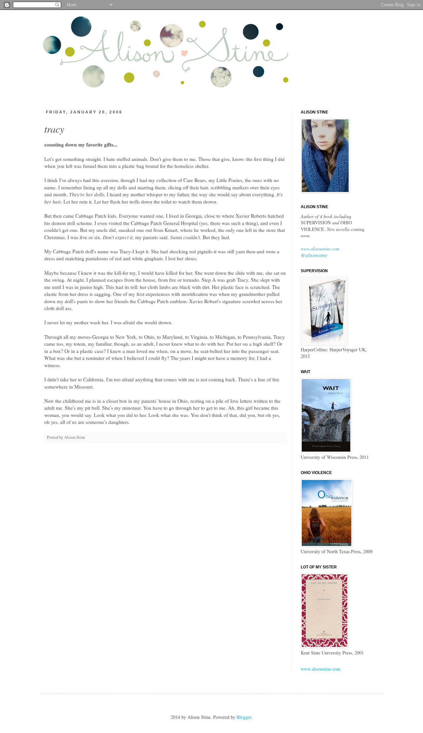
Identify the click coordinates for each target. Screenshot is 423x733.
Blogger (244, 717)
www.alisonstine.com (320, 248)
